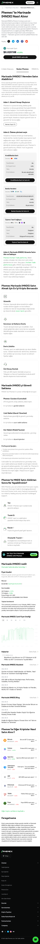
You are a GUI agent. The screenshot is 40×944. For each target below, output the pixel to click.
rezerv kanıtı (20, 311)
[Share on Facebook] (22, 41)
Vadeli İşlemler (5, 867)
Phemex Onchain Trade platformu (15, 258)
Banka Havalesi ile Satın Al (20, 211)
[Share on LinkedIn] (18, 41)
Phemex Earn (4, 889)
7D (7, 620)
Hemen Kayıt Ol (10, 124)
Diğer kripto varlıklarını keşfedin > (13, 811)
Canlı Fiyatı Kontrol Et (14, 584)
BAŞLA (34, 554)
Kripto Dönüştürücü (6, 885)
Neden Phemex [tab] (22, 69)
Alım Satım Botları (6, 898)
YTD (24, 620)
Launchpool (4, 894)
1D (3, 620)
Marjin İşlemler (5, 876)
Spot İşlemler (4, 871)
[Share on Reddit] (26, 41)
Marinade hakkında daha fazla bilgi (13, 567)
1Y (19, 620)
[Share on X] (9, 41)
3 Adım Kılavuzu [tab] (7, 69)
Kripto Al (3, 880)
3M (15, 620)
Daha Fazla (32, 652)
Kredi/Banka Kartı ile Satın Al (20, 180)
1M (11, 620)
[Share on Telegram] (13, 41)
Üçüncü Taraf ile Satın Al (20, 242)
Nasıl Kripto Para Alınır (12, 7)
